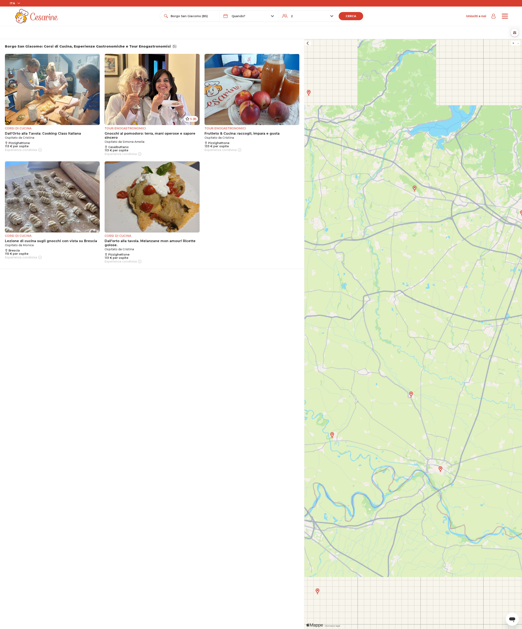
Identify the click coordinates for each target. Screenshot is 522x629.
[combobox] (193, 16)
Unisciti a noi (476, 16)
